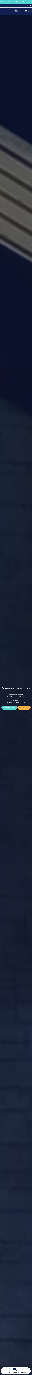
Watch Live (24, 708)
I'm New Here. (9, 708)
